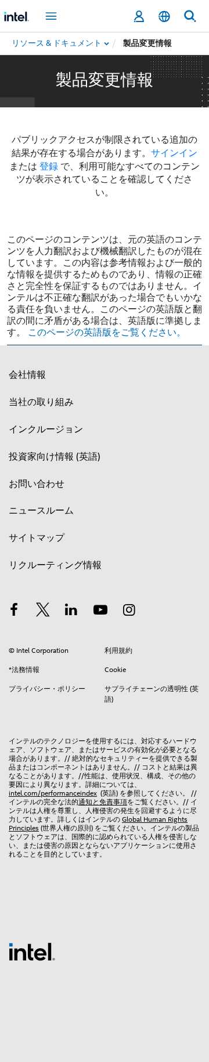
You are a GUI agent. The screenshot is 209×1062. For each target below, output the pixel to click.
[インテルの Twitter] (43, 611)
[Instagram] (129, 611)
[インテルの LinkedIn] (71, 611)
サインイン (174, 153)
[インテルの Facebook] (14, 611)
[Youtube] (100, 611)
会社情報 (27, 375)
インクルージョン (46, 429)
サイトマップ (36, 538)
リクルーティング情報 (55, 565)
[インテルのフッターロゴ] (32, 951)
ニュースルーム (41, 510)
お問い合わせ (36, 484)
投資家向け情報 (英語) (54, 457)
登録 (48, 166)
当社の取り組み (41, 402)
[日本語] (164, 16)
